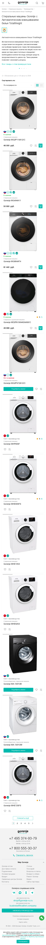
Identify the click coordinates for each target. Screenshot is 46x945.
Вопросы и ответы (34, 871)
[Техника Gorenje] (23, 3)
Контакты (5, 882)
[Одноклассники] (26, 892)
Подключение (7, 871)
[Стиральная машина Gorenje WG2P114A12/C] (23, 109)
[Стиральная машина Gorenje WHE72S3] (23, 533)
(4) (41, 499)
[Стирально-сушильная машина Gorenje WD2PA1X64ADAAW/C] (23, 292)
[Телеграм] (32, 892)
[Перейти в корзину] (43, 3)
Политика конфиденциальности (23, 916)
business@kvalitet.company (23, 905)
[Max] (20, 892)
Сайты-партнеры (33, 882)
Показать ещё (23, 818)
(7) (41, 800)
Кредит (4, 876)
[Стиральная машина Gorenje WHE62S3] (23, 593)
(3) (41, 439)
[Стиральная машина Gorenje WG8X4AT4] (23, 231)
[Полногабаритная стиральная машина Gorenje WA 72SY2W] (23, 714)
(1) (41, 317)
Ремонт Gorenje (32, 876)
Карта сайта (23, 922)
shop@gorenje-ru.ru (23, 900)
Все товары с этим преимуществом (16, 64)
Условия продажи (8, 874)
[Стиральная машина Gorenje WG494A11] (23, 170)
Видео (29, 879)
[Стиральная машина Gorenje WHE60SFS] (23, 473)
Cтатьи (29, 866)
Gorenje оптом (7, 866)
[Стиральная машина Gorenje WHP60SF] (23, 413)
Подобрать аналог (18, 389)
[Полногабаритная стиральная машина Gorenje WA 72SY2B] (23, 653)
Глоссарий (30, 869)
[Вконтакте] (14, 892)
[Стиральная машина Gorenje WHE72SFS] (23, 775)
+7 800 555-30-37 (23, 848)
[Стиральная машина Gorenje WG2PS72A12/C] (23, 352)
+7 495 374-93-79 (23, 838)
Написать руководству (23, 910)
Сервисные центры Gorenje (12, 879)
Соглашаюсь (23, 941)
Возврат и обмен (33, 874)
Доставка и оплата (9, 869)
